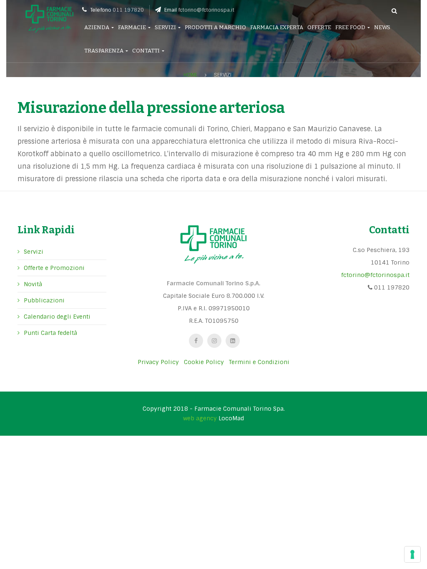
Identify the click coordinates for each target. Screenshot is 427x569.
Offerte (319, 27)
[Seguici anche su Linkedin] (233, 341)
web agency (200, 418)
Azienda (97, 27)
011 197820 (128, 10)
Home (190, 75)
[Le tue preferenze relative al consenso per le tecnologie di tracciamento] (412, 554)
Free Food (351, 27)
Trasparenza (104, 50)
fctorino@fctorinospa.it (206, 10)
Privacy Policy (158, 362)
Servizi (166, 27)
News (382, 27)
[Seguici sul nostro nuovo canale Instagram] (214, 341)
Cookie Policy (204, 362)
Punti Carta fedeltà (50, 333)
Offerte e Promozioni (54, 268)
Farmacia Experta (276, 27)
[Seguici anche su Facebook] (196, 341)
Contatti (146, 50)
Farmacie (132, 27)
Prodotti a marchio (215, 27)
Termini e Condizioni (259, 362)
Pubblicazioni (44, 300)
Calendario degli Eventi (57, 316)
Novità (33, 284)
